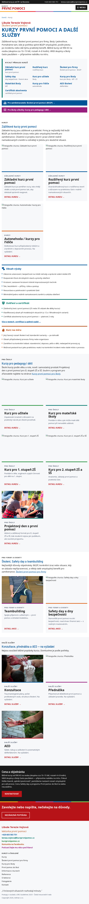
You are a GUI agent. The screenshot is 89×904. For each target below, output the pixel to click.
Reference (6, 874)
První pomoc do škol (10, 867)
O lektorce (6, 877)
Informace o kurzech (11, 871)
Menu (81, 7)
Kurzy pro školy (8, 864)
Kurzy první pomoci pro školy (46, 373)
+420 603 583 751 (51, 2)
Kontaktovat (12, 794)
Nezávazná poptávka (16, 815)
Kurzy (4, 857)
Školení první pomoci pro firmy (31, 571)
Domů (4, 17)
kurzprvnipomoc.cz (11, 841)
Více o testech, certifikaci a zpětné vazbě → (21, 322)
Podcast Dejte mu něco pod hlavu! (17, 847)
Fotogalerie (7, 881)
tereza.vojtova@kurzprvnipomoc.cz (74, 2)
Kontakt (5, 884)
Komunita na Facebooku (13, 844)
